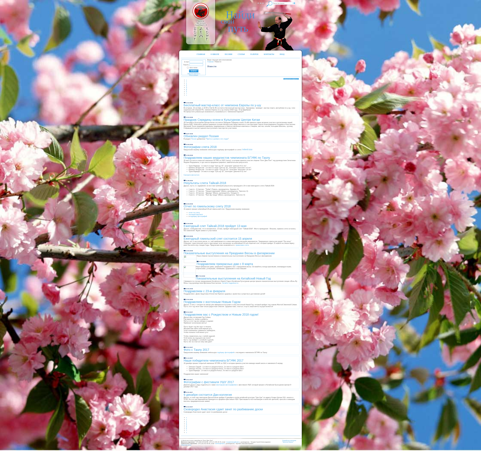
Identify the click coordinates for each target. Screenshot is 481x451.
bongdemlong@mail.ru (233, 442)
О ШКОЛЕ (215, 54)
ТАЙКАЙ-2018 (247, 150)
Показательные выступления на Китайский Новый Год (233, 278)
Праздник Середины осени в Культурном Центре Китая (222, 119)
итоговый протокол (196, 214)
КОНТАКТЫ (269, 54)
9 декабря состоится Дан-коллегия (208, 394)
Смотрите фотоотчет (191, 175)
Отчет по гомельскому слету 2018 (207, 206)
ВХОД (282, 54)
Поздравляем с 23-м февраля (204, 291)
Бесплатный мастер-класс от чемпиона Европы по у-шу (222, 105)
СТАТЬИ (241, 54)
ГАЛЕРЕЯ (254, 54)
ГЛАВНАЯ (201, 54)
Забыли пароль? (193, 73)
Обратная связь (186, 445)
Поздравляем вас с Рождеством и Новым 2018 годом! (221, 314)
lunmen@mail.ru (220, 443)
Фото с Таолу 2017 (196, 349)
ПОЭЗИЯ (228, 54)
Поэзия (194, 139)
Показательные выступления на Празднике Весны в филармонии (229, 253)
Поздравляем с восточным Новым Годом (212, 302)
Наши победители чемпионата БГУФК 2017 (213, 360)
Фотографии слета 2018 (200, 147)
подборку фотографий (198, 216)
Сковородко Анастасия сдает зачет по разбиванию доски (223, 409)
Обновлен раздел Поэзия (201, 136)
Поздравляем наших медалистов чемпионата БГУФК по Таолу (227, 157)
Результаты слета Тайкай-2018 (205, 183)
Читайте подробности (230, 283)
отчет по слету (194, 212)
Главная (210, 62)
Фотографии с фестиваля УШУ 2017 (209, 382)
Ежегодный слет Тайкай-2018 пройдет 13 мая (215, 226)
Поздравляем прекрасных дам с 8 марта (225, 264)
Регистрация (193, 75)
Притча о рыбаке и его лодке (217, 139)
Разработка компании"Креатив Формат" (289, 441)
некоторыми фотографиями (226, 385)
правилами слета (242, 245)
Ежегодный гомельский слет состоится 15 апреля (218, 238)
